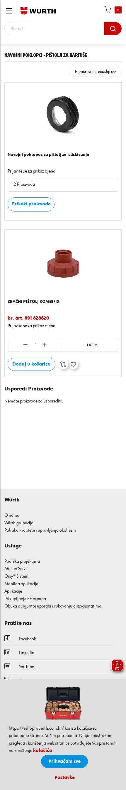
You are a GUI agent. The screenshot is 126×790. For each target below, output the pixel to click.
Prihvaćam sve (64, 761)
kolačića (42, 750)
